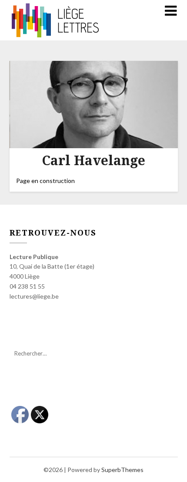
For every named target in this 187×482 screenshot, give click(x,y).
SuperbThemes (122, 469)
